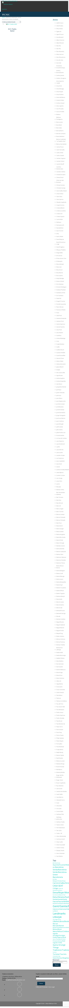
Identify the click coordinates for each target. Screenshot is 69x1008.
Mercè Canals (60, 602)
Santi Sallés (59, 794)
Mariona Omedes (61, 560)
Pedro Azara (59, 712)
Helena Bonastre (61, 364)
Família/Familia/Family (60, 899)
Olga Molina (59, 684)
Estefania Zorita (60, 292)
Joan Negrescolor (61, 401)
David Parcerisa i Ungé (60, 243)
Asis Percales (60, 109)
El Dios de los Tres (61, 258)
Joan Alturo (59, 398)
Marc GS (58, 506)
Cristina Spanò (60, 216)
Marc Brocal (59, 503)
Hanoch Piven (60, 358)
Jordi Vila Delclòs (60, 412)
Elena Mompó (60, 264)
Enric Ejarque (59, 284)
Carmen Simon (60, 161)
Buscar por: (56, 960)
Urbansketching (56, 956)
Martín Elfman (60, 590)
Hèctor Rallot (59, 361)
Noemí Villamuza (60, 669)
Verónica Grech (60, 839)
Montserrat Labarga (59, 648)
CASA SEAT (58, 885)
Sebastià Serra (60, 800)
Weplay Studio (60, 850)
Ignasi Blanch (60, 367)
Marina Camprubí (61, 551)
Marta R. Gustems (61, 588)
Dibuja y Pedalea (61, 250)
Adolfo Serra (59, 23)
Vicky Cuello (59, 842)
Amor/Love (57, 863)
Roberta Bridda (60, 772)
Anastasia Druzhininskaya (60, 67)
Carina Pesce (60, 147)
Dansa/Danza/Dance (57, 890)
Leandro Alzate (60, 455)
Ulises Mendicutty (61, 836)
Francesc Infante (60, 310)
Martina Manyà (60, 596)
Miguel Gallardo (60, 625)
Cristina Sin (59, 213)
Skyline (55, 945)
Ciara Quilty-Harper (61, 191)
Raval (63, 941)
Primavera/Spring (57, 941)
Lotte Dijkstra (59, 472)
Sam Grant (59, 788)
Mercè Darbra (60, 605)
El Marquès (59, 261)
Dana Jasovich (60, 225)
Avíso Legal (51, 987)
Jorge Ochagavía (60, 415)
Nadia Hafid (59, 652)
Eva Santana (59, 295)
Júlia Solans (59, 429)
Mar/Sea (58, 500)
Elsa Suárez (59, 275)
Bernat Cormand (60, 133)
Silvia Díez (59, 806)
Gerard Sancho (60, 327)
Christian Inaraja (60, 188)
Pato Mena (59, 695)
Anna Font (59, 86)
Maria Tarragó (60, 543)
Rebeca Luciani (60, 761)
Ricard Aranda (60, 766)
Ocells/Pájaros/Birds (59, 937)
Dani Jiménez (59, 228)
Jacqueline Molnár (61, 387)
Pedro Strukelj (60, 718)
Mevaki (58, 616)
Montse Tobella (60, 645)
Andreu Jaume (60, 75)
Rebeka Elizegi (60, 764)
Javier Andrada (60, 392)
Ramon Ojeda (60, 755)
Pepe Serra (59, 726)
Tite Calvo (59, 830)
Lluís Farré (59, 464)
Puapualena (59, 749)
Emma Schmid (60, 281)
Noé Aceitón (59, 667)
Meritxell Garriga (60, 613)
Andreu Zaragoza (61, 78)
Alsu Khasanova (60, 57)
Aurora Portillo (60, 111)
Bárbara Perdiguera (59, 118)
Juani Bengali (59, 424)
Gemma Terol (60, 321)
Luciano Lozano (60, 475)
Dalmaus (58, 222)
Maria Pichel (59, 540)
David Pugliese (60, 247)
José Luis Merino (60, 418)
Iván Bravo (59, 384)
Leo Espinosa (60, 458)
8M (53, 863)
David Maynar (60, 239)
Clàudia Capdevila (61, 202)
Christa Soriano (60, 185)
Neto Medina (59, 661)
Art (54, 867)
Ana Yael (58, 63)
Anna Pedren (60, 94)
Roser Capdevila (60, 783)
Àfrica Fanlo (59, 28)
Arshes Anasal (60, 103)
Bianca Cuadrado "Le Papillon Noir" (61, 140)
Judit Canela (59, 427)
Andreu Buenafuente (60, 71)
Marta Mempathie (61, 582)
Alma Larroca (59, 54)
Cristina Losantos (61, 211)
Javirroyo (58, 395)
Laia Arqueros (60, 441)
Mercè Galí (59, 607)
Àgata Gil (58, 31)
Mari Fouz (59, 523)
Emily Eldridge (60, 278)
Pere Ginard (59, 729)
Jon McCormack (60, 404)
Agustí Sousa (59, 34)
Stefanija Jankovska (59, 818)
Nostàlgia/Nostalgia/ (59, 935)
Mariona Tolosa (60, 563)
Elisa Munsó (59, 272)
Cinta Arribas (59, 193)
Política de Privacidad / (42, 987)
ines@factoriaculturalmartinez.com (15, 980)
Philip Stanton (60, 738)
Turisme (55, 952)
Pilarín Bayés (59, 741)
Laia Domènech (60, 444)
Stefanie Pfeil (60, 814)
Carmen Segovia (60, 158)
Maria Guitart (60, 531)
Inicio (3, 17)
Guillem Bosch (60, 350)
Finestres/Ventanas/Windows (61, 903)
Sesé (57, 803)
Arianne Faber (60, 100)
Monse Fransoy (60, 642)
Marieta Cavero (60, 546)
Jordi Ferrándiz (60, 409)
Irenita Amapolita (61, 381)
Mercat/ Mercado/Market (58, 925)
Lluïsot (58, 467)
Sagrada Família (57, 943)
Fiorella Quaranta (61, 304)
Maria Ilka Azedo (60, 537)
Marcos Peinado (60, 520)
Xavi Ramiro (59, 856)
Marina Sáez (59, 554)
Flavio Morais (60, 307)
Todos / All (59, 833)
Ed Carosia (59, 255)
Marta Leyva (59, 579)
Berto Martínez (60, 136)
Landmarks (59, 913)
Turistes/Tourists (59, 954)
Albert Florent (60, 43)
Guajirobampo (60, 344)
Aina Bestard (59, 37)
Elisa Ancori (59, 270)
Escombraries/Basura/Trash (59, 895)
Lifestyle (57, 917)
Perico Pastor (60, 735)
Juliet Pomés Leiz (60, 432)
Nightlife (55, 933)
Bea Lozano (59, 122)
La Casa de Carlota (61, 438)
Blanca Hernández (61, 144)
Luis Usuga (59, 478)
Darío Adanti (59, 236)
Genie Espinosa (60, 324)
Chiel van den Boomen (60, 181)
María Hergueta (60, 534)
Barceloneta (58, 877)
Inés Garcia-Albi (60, 372)
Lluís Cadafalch (60, 461)
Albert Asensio (60, 40)
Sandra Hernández (61, 791)
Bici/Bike (55, 879)
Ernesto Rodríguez (61, 287)
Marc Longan (59, 508)
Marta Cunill (59, 573)
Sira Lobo (58, 808)
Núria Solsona (60, 678)
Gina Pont (59, 330)
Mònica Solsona (60, 639)
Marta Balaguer (60, 570)
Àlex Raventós (60, 51)
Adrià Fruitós (59, 26)
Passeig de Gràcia (60, 939)
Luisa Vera (59, 481)
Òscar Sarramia (60, 689)
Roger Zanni (59, 780)
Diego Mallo (59, 252)
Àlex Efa (58, 46)
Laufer (58, 447)
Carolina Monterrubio (59, 168)
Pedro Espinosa (60, 715)
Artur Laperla (59, 106)
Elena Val (58, 267)
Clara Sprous (59, 199)
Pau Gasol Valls (60, 706)
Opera (54, 939)
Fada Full (58, 298)
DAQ (57, 233)
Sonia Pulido (59, 811)
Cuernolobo (59, 219)
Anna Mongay (60, 89)
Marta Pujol (59, 585)
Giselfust (58, 335)
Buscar (56, 965)
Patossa (58, 698)
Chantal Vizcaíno (60, 174)
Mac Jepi (58, 487)
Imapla (58, 370)
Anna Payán (59, 91)
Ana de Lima (59, 60)
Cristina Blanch (60, 208)
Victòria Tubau (60, 847)
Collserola (60, 888)
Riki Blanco (59, 769)
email (37, 976)
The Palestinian (60, 827)
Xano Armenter (60, 853)
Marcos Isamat (60, 514)
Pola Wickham (60, 746)
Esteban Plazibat (60, 290)
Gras (57, 341)
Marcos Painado (60, 517)
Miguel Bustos (60, 622)
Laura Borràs (59, 449)
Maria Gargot (60, 528)
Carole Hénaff (60, 164)
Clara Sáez (59, 196)
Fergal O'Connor (60, 301)
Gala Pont (59, 315)
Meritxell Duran (60, 610)
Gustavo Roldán (60, 352)
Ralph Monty (59, 752)
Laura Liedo (59, 452)
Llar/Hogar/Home (57, 919)
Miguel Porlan (60, 630)
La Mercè (55, 911)
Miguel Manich (60, 627)
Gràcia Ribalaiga (60, 338)
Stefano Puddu (60, 822)
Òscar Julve (59, 687)
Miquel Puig (59, 633)
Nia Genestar (60, 664)
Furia (57, 312)
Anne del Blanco (60, 97)
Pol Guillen (59, 744)
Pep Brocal (59, 721)
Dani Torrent (59, 231)
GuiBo (58, 347)
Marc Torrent (59, 511)
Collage (55, 888)
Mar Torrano (59, 497)
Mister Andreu (60, 636)
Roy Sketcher (60, 786)
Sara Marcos (59, 797)
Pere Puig (59, 732)
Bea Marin (59, 125)
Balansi (58, 114)
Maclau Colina (60, 489)
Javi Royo (58, 389)
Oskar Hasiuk (60, 692)
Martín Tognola (60, 593)
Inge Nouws (59, 375)
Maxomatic (59, 599)
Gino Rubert (59, 332)
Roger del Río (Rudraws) (60, 776)
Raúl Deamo (59, 758)
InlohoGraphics (60, 378)
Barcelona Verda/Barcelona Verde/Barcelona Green (59, 871)
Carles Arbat (59, 152)
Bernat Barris (60, 130)
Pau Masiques (60, 709)
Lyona (58, 484)
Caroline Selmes (60, 172)
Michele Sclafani (60, 619)
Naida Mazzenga (61, 655)
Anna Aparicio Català (60, 82)
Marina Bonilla (60, 548)
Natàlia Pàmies (60, 658)
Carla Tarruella (60, 150)
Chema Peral (59, 177)
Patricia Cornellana (61, 701)
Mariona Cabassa (61, 557)
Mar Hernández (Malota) (60, 493)
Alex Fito (58, 48)
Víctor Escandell (60, 845)
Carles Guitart (60, 155)
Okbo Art (58, 681)
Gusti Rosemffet (60, 355)
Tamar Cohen (60, 825)
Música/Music (57, 929)
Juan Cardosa (60, 421)
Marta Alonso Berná (60, 567)
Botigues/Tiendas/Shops (59, 881)
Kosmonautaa (60, 435)
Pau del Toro (59, 704)
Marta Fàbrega (60, 576)
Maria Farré (59, 526)
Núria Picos (59, 675)
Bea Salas (59, 128)
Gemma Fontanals (61, 318)
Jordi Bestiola (59, 407)
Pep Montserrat (60, 724)
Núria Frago (59, 672)
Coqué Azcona (60, 205)
